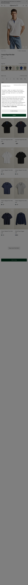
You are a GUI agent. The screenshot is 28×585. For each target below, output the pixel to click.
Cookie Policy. (14, 106)
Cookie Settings (14, 110)
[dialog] (14, 100)
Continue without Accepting (20, 84)
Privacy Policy (7, 106)
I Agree (14, 115)
